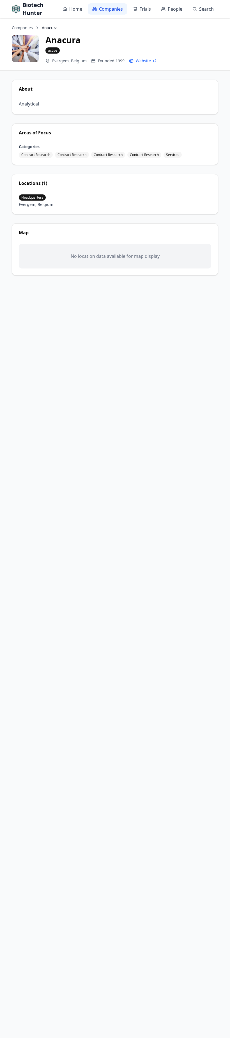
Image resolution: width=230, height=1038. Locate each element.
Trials (145, 9)
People (175, 9)
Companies (111, 9)
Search (206, 9)
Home (75, 9)
